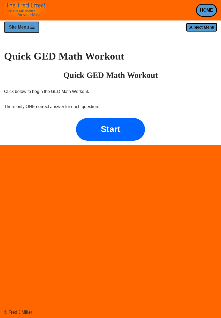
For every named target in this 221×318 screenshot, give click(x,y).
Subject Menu (201, 27)
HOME (206, 10)
